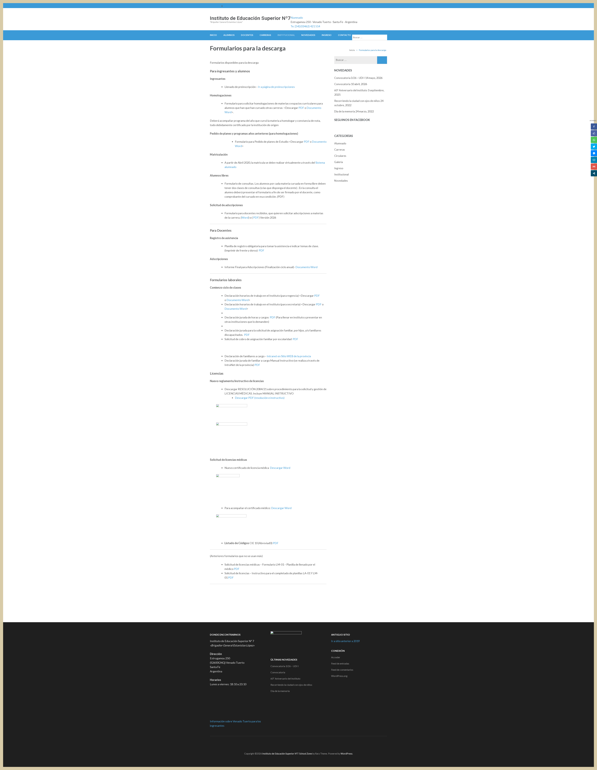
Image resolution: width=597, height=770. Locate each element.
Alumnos (228, 35)
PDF (301, 107)
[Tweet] (594, 146)
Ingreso (326, 35)
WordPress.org (339, 675)
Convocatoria (342, 84)
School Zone (305, 753)
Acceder (335, 657)
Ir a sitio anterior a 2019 (345, 641)
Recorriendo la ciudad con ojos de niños (357, 100)
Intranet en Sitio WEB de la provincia (289, 356)
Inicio (213, 35)
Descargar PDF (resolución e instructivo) (260, 397)
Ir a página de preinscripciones (276, 86)
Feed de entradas (340, 663)
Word (244, 217)
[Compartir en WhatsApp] (594, 140)
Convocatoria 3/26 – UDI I (349, 77)
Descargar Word (280, 467)
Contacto (344, 35)
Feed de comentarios (342, 669)
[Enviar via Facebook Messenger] (594, 153)
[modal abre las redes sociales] (594, 173)
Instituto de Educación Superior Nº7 (250, 18)
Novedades (308, 35)
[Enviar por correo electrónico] (594, 160)
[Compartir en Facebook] (594, 126)
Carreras (265, 35)
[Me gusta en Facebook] (594, 133)
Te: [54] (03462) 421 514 (305, 26)
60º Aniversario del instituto (350, 90)
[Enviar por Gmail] (594, 166)
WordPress (346, 753)
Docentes (247, 35)
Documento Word (306, 267)
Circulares (340, 155)
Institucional (286, 35)
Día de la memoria (344, 111)
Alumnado (297, 17)
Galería (338, 162)
